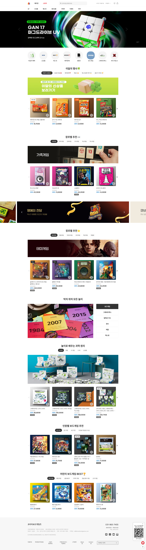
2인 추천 (66, 430)
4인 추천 (73, 430)
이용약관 (30, 542)
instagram (110, 534)
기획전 (63, 9)
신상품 (36, 9)
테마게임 (54, 235)
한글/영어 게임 (86, 478)
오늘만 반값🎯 (58, 73)
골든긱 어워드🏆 (99, 73)
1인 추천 (58, 430)
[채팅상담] (142, 542)
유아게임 (78, 235)
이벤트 (71, 9)
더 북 (79, 350)
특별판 (92, 235)
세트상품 (53, 9)
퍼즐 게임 (58, 478)
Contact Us (91, 542)
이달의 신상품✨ (47, 73)
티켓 (79, 9)
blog (117, 534)
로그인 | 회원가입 (100, 3)
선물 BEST (67, 478)
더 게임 (73, 350)
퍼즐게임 (61, 235)
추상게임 (84, 141)
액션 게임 (51, 478)
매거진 (36, 3)
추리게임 (76, 141)
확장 (67, 350)
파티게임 (61, 141)
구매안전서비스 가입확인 (63, 542)
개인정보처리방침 (39, 542)
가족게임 (54, 141)
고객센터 (107, 3)
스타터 (61, 350)
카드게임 (92, 141)
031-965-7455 (64, 531)
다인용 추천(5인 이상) (84, 430)
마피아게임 (70, 235)
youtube (114, 534)
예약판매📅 (68, 73)
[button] (19, 29)
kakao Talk (106, 534)
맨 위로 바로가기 (143, 547)
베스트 (45, 9)
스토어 (45, 3)
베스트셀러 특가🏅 (87, 73)
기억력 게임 (76, 478)
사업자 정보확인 (50, 542)
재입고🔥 (76, 73)
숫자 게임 (95, 478)
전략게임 (69, 141)
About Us (82, 542)
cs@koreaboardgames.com (81, 531)
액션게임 (85, 235)
